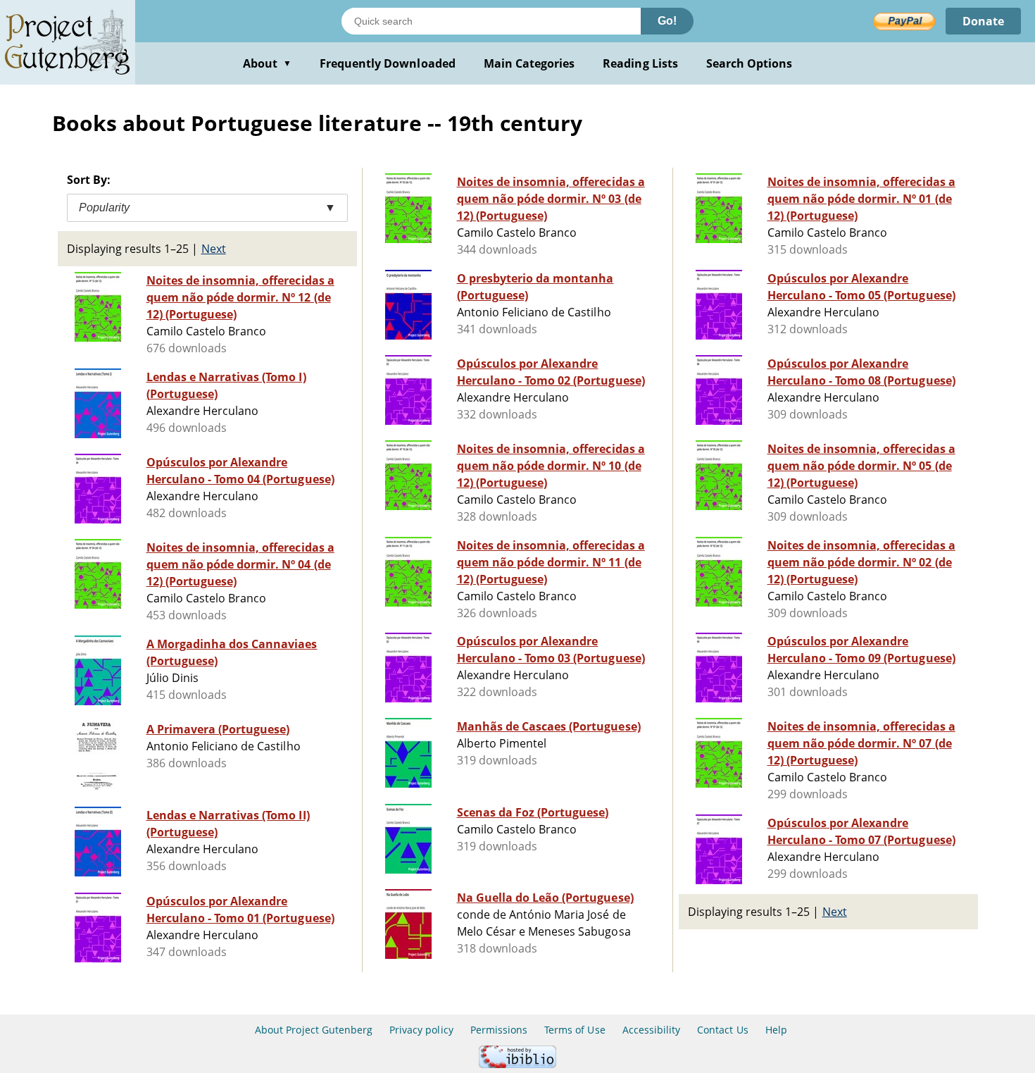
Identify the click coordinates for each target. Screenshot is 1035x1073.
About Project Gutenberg (313, 1029)
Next (213, 248)
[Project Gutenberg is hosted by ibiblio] (517, 1064)
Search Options (749, 63)
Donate (983, 21)
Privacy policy (421, 1029)
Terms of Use (574, 1029)
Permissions (498, 1029)
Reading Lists (640, 63)
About (267, 63)
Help (776, 1029)
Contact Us (722, 1029)
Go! (667, 21)
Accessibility (651, 1029)
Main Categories (529, 63)
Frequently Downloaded (388, 63)
